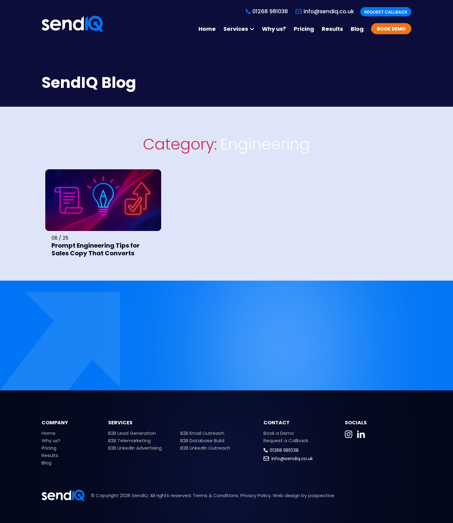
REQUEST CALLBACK (385, 12)
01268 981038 (284, 450)
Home (207, 29)
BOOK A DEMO (354, 346)
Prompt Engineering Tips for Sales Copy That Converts (95, 249)
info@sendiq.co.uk (329, 11)
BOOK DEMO (391, 29)
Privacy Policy (255, 495)
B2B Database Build (202, 440)
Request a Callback (285, 440)
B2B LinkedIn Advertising (135, 448)
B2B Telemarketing (129, 440)
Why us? (274, 29)
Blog (357, 29)
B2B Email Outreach (202, 433)
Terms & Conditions (215, 495)
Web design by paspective (303, 495)
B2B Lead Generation (132, 433)
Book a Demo (278, 433)
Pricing (304, 29)
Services (235, 29)
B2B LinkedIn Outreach (205, 448)
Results (332, 29)
